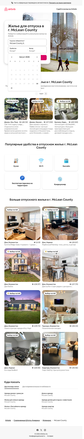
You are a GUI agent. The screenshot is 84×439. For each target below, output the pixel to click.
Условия (50, 436)
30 (37, 84)
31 (11, 88)
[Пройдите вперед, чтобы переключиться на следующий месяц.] (37, 57)
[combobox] (27, 43)
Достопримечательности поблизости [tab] (36, 387)
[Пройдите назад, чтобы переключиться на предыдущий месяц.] (11, 57)
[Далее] (45, 93)
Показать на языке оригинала (60, 3)
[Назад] (36, 93)
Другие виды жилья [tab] (11, 387)
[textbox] (18, 51)
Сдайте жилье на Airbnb (66, 9)
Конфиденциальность (37, 436)
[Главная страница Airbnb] (10, 9)
